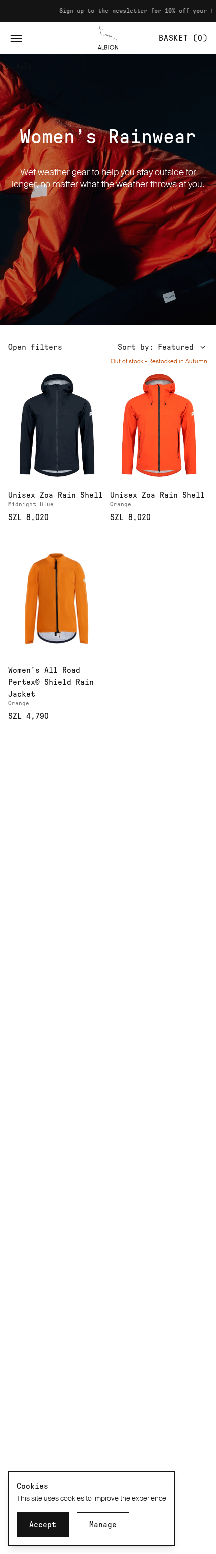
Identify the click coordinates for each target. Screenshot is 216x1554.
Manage (103, 1525)
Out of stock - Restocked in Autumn (159, 361)
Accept (42, 1525)
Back (24, 67)
